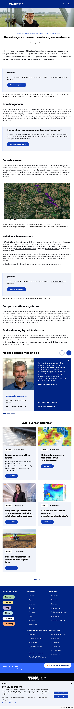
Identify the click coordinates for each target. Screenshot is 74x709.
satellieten (22, 172)
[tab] (4, 413)
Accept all (61, 693)
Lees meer (13, 476)
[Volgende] (68, 352)
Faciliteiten (32, 634)
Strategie (54, 604)
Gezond (8, 602)
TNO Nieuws (33, 624)
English (4, 683)
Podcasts (32, 612)
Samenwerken (54, 630)
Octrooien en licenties (36, 653)
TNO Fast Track (55, 642)
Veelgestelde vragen (58, 620)
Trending (32, 620)
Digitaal (7, 613)
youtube (11, 72)
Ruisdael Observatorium (13, 242)
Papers (31, 616)
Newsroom (31, 591)
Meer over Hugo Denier (14, 406)
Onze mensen (55, 608)
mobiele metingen (51, 249)
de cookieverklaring (57, 77)
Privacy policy (13, 703)
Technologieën (33, 642)
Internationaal (55, 655)
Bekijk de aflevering (19, 144)
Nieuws (31, 596)
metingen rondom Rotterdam (25, 249)
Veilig (7, 608)
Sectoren (8, 618)
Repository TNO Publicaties (37, 657)
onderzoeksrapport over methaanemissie (40, 342)
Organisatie (55, 596)
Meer (36, 579)
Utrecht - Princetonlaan (49, 402)
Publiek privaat (55, 638)
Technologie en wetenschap (37, 630)
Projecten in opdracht (58, 634)
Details (4, 703)
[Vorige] (62, 352)
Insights (31, 608)
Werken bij (9, 624)
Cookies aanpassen (17, 85)
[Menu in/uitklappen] (4, 4)
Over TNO (53, 591)
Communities (55, 616)
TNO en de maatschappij (59, 612)
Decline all (61, 697)
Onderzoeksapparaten (36, 638)
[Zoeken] (64, 4)
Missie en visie (55, 600)
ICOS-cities (39, 314)
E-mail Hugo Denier (48, 406)
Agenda (31, 600)
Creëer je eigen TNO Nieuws (60, 665)
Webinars (32, 604)
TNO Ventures (55, 647)
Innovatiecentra (56, 651)
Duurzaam (8, 597)
